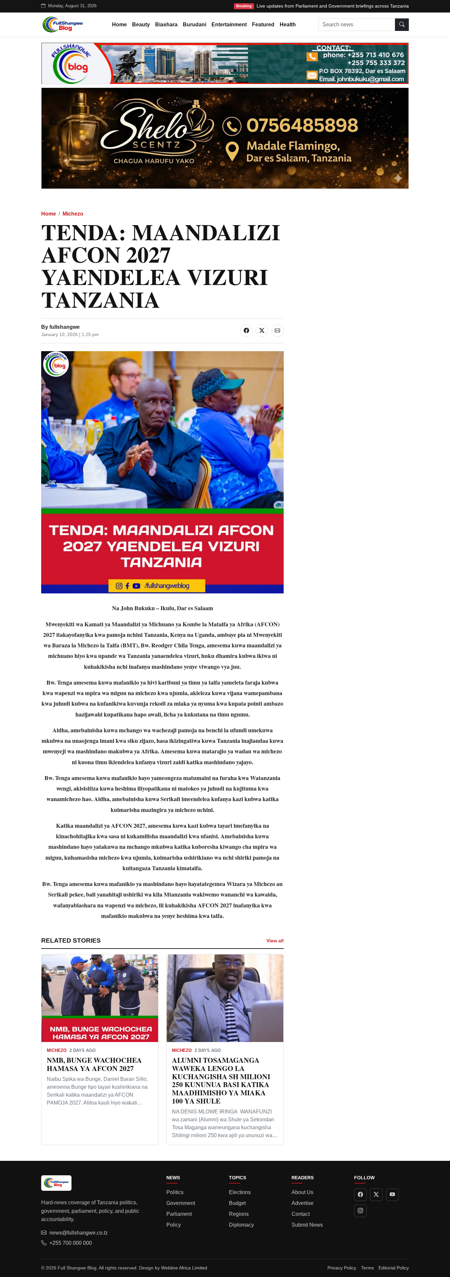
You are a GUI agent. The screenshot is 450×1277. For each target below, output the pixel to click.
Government (180, 1203)
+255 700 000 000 (70, 1243)
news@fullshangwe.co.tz (78, 1233)
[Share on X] (262, 331)
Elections (240, 1192)
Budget (237, 1203)
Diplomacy (241, 1225)
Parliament (179, 1214)
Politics (174, 1192)
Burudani (194, 24)
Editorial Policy (394, 1267)
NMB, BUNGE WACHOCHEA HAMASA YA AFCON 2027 (94, 1064)
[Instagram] (360, 1211)
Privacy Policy (341, 1267)
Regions (239, 1214)
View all (275, 940)
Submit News (307, 1225)
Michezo (73, 214)
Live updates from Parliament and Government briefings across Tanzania (333, 6)
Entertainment (229, 24)
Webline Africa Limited (184, 1267)
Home (119, 24)
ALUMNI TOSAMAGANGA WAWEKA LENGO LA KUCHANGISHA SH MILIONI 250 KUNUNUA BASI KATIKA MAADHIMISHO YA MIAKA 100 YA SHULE (221, 1080)
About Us (302, 1192)
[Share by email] (277, 331)
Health (288, 24)
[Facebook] (360, 1194)
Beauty (141, 24)
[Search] (402, 24)
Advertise (303, 1203)
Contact (301, 1214)
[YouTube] (392, 1194)
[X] (376, 1194)
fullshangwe (64, 327)
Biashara (166, 24)
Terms (367, 1267)
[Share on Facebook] (246, 331)
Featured (263, 24)
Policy (173, 1225)
